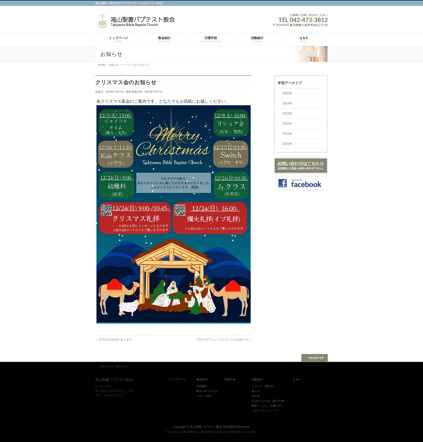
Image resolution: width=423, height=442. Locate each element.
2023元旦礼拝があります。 (115, 339)
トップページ (177, 379)
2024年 (287, 103)
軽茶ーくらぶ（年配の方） (268, 405)
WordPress (190, 432)
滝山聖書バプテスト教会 (206, 427)
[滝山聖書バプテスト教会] (135, 22)
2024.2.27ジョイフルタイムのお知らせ (224, 339)
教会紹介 (202, 379)
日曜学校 (230, 379)
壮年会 (256, 395)
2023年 (287, 113)
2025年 (287, 93)
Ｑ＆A (296, 379)
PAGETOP (316, 357)
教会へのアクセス (207, 391)
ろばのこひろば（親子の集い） (270, 400)
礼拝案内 (201, 386)
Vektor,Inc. (234, 432)
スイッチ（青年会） (264, 386)
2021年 (287, 133)
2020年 (287, 144)
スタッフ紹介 (204, 395)
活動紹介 (257, 379)
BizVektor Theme (212, 432)
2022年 (287, 123)
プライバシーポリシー (113, 366)
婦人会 (256, 391)
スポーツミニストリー (265, 410)
